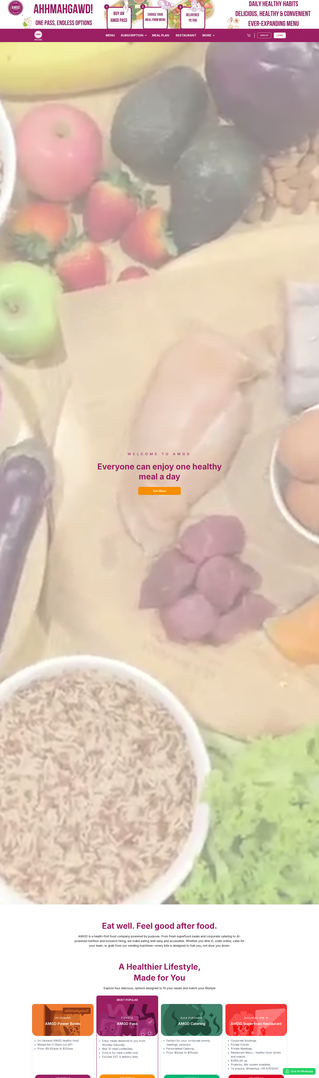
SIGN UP (264, 35)
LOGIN (280, 35)
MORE (206, 35)
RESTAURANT (186, 35)
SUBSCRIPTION (132, 35)
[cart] (249, 35)
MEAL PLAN (160, 35)
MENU (110, 35)
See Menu (159, 491)
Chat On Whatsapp (302, 1071)
